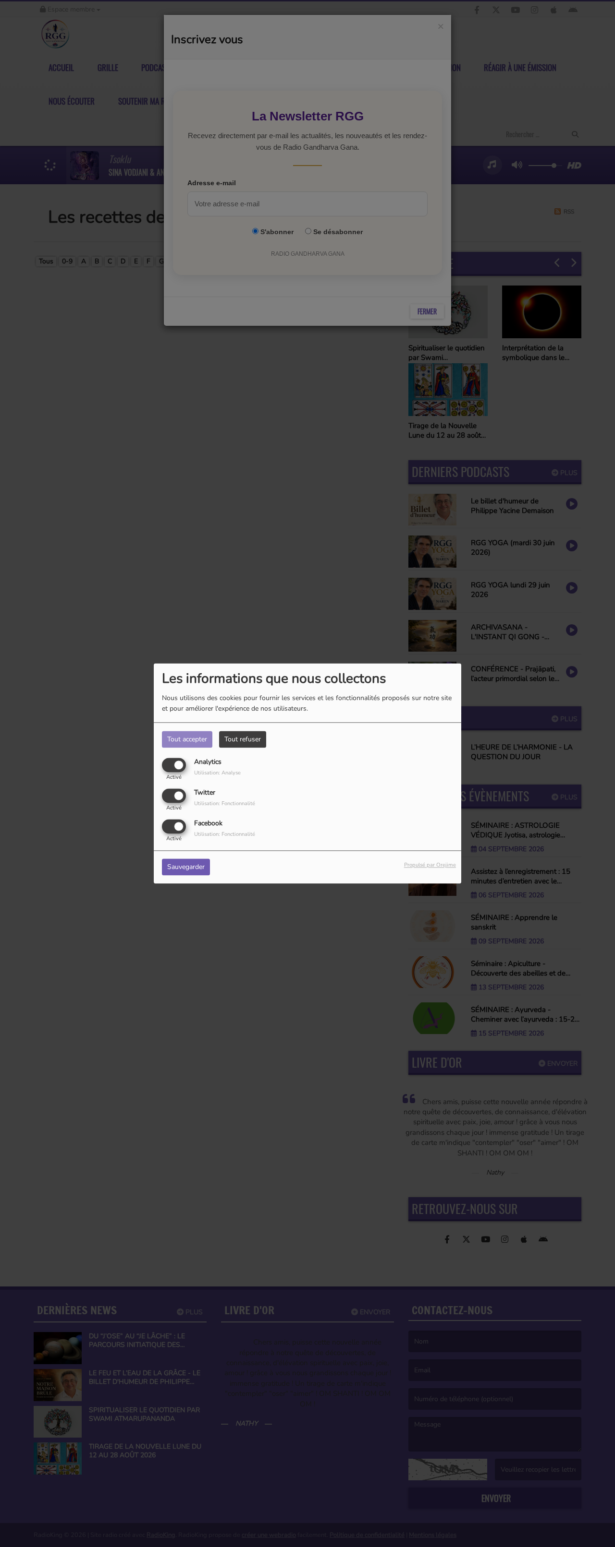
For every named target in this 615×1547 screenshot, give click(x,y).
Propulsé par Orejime (430, 865)
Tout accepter (187, 739)
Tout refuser (242, 739)
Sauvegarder (186, 867)
